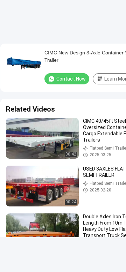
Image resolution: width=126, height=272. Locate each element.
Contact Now (71, 79)
